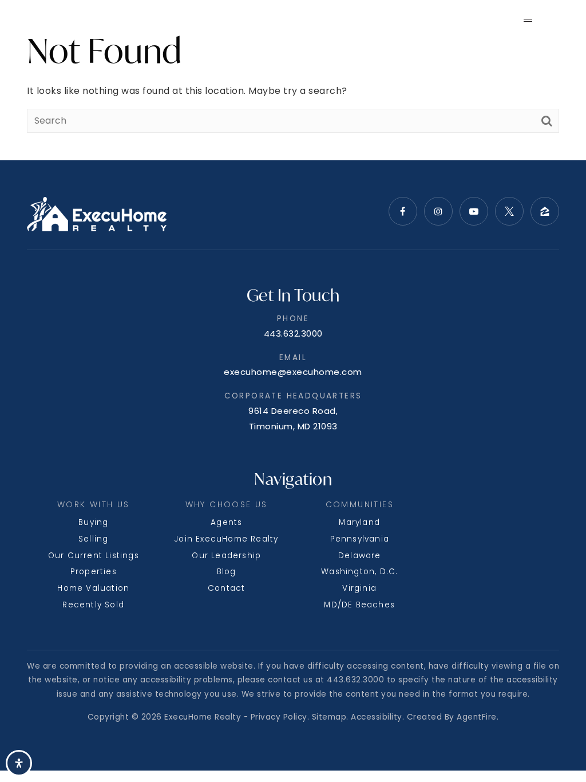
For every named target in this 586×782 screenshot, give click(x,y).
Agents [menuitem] (226, 522)
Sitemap (329, 717)
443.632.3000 (293, 333)
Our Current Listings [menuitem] (93, 555)
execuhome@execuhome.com (293, 372)
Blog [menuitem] (226, 571)
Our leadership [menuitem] (226, 555)
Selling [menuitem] (93, 539)
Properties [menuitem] (93, 571)
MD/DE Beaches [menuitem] (359, 604)
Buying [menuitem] (93, 522)
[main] (293, 80)
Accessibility (376, 717)
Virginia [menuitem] (359, 588)
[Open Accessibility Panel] (19, 763)
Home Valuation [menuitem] (93, 588)
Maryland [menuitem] (359, 522)
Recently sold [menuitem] (93, 604)
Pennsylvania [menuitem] (359, 539)
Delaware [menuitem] (359, 555)
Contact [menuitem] (226, 588)
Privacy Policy (279, 717)
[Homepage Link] (73, 19)
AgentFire (477, 717)
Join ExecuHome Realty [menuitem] (226, 539)
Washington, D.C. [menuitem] (359, 571)
